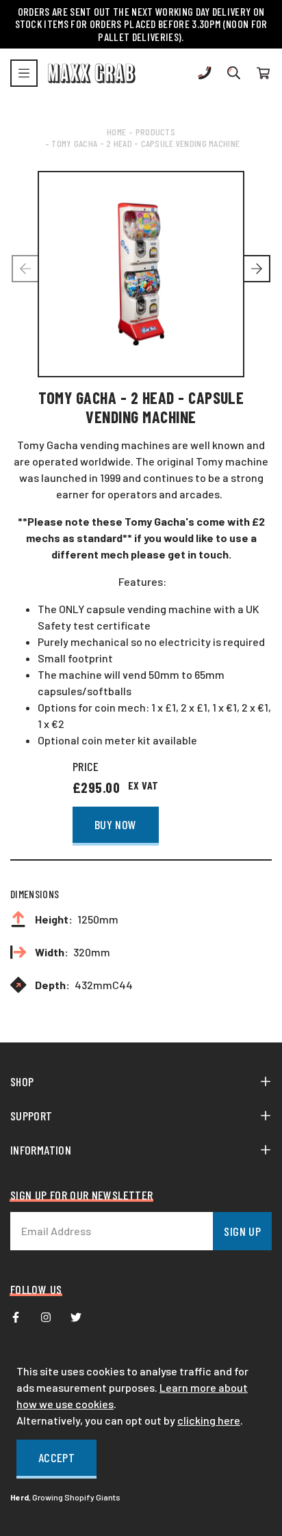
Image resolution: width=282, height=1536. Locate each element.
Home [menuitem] (116, 131)
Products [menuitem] (155, 131)
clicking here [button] (208, 1420)
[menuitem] (16, 1317)
